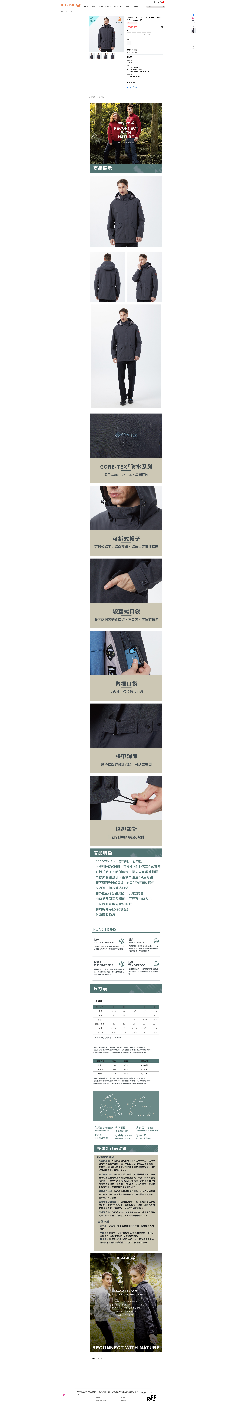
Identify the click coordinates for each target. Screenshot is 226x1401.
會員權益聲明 (124, 1400)
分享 (130, 87)
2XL (149, 34)
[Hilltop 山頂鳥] (71, 5)
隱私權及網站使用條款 (101, 1400)
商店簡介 (98, 1398)
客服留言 (123, 1398)
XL (144, 34)
